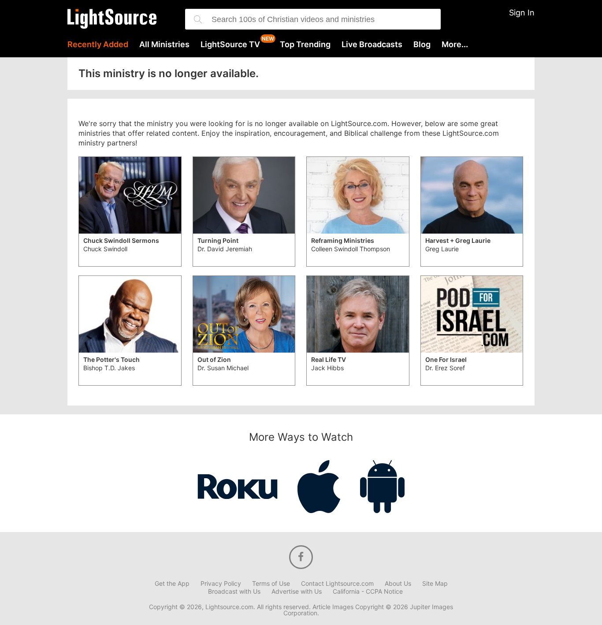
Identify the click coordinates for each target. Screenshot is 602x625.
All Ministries (164, 44)
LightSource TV (230, 44)
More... (455, 44)
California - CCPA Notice (368, 591)
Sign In (522, 12)
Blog (422, 44)
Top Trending (305, 44)
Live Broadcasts (372, 44)
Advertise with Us (296, 591)
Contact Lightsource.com (337, 583)
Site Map (435, 583)
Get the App (172, 583)
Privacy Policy (221, 583)
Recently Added (97, 44)
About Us (398, 583)
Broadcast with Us (234, 591)
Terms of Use (271, 583)
